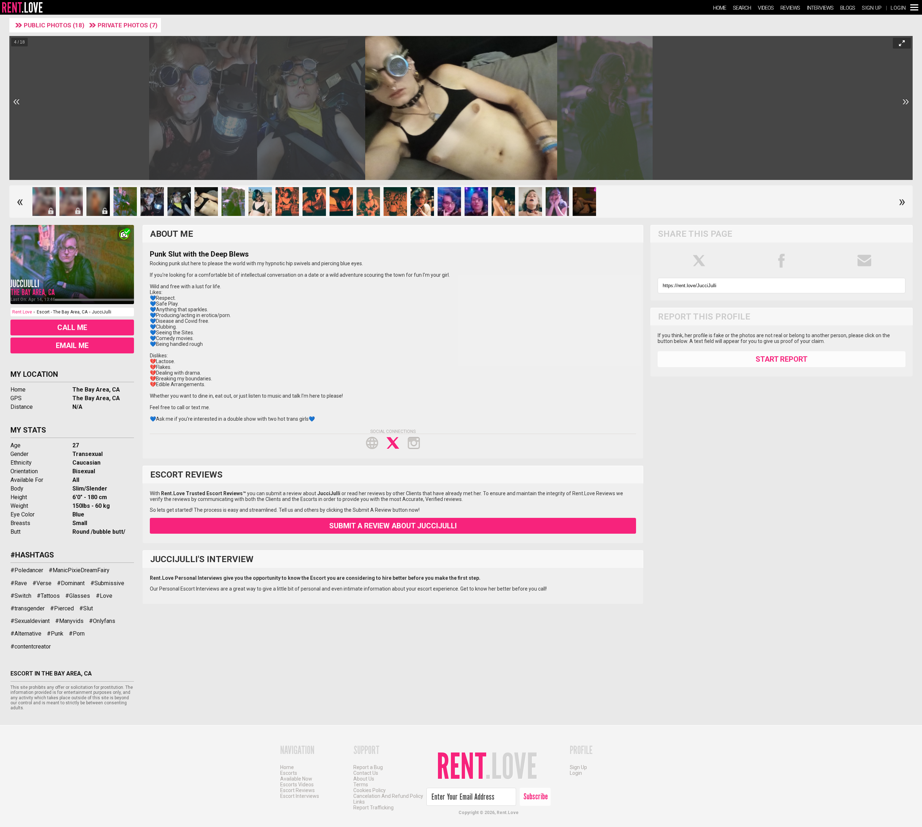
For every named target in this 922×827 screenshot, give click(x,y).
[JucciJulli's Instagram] (414, 443)
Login (898, 8)
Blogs (847, 8)
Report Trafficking (373, 807)
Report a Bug (368, 767)
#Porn (77, 633)
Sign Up (872, 8)
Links (359, 802)
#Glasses (77, 595)
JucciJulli (24, 284)
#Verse (42, 583)
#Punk (55, 633)
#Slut (86, 608)
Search (742, 8)
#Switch (20, 595)
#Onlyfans (102, 621)
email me (72, 345)
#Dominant (71, 583)
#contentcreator (30, 646)
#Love (104, 595)
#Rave (18, 583)
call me (72, 327)
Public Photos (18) (55, 25)
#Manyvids (69, 621)
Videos (766, 8)
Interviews (820, 8)
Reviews (790, 8)
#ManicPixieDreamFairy (79, 570)
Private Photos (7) (127, 25)
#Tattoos (48, 595)
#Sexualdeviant (30, 621)
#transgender (27, 608)
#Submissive (107, 583)
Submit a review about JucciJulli (393, 525)
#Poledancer (26, 570)
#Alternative (25, 633)
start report (781, 359)
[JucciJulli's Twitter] (393, 443)
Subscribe (535, 796)
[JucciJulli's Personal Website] (372, 443)
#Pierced (62, 608)
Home (719, 8)
